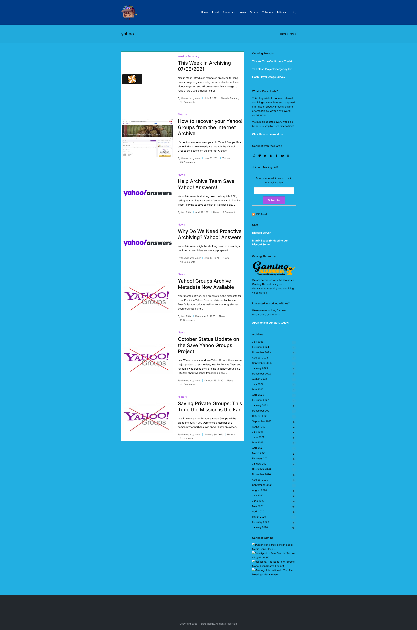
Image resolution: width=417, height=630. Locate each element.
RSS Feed (261, 214)
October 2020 (260, 479)
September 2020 (262, 484)
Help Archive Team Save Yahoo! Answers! (206, 184)
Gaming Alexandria (263, 284)
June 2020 (258, 500)
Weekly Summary (188, 56)
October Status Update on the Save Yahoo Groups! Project (208, 345)
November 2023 (261, 352)
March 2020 (259, 516)
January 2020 (260, 527)
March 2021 (259, 453)
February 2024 (260, 347)
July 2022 (257, 384)
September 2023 (262, 363)
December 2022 (261, 373)
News (181, 174)
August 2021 (259, 426)
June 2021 (258, 437)
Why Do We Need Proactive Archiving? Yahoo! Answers (210, 234)
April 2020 (258, 511)
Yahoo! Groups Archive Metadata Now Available (206, 284)
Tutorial (182, 114)
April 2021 (258, 447)
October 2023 (260, 357)
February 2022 (260, 400)
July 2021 (257, 431)
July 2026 (257, 341)
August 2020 (259, 490)
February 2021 (260, 458)
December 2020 (261, 469)
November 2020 (261, 474)
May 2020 (257, 506)
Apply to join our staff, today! (270, 322)
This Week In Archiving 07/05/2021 (204, 66)
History (182, 396)
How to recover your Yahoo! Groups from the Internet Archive (210, 127)
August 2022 (259, 378)
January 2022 (260, 405)
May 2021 (257, 442)
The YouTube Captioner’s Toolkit (272, 61)
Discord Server (261, 232)
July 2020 (257, 495)
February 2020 (260, 522)
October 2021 (260, 416)
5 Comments (186, 438)
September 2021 (261, 421)
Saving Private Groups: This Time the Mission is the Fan (210, 406)
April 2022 (258, 394)
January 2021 (259, 463)
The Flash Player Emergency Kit (272, 69)
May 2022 (257, 389)
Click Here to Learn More (267, 134)
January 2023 (260, 368)
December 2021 (261, 410)
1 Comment (229, 212)
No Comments (187, 102)
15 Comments (187, 320)
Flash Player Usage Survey (268, 76)
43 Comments (187, 162)
